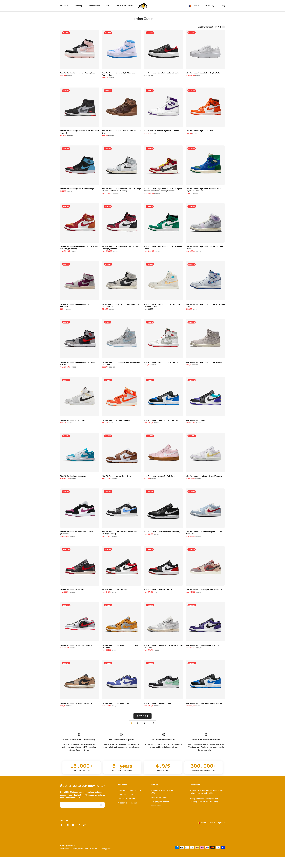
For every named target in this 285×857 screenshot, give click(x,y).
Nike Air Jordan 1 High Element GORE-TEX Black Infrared (79, 132)
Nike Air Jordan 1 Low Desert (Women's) (76, 703)
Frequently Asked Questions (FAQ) (163, 791)
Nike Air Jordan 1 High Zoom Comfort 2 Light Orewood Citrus (162, 305)
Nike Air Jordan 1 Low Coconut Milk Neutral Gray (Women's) (163, 646)
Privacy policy (77, 848)
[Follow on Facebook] (61, 824)
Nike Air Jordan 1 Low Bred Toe (114, 589)
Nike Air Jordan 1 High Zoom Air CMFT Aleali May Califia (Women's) (203, 190)
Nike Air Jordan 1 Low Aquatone (73, 476)
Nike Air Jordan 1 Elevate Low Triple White (203, 73)
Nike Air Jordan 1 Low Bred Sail (72, 589)
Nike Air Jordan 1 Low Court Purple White (202, 645)
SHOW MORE (142, 716)
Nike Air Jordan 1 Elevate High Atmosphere (77, 73)
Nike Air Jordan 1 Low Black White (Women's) (162, 532)
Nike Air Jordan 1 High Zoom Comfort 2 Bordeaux (76, 305)
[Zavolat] (84, 824)
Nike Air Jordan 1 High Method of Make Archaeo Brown (121, 132)
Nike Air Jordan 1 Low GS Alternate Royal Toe (204, 703)
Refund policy (65, 848)
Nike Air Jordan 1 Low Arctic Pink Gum (159, 476)
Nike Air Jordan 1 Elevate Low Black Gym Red (162, 73)
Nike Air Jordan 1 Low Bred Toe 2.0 (158, 589)
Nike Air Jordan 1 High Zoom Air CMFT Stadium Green (163, 247)
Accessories (94, 6)
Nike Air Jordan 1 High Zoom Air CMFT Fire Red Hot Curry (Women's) (79, 247)
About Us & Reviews (124, 6)
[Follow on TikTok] (78, 824)
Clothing (78, 6)
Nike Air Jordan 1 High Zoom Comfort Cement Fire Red (78, 363)
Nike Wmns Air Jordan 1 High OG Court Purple (162, 131)
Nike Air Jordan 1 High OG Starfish (199, 131)
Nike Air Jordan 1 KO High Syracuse (116, 420)
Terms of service (91, 848)
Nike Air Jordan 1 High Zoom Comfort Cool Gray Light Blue (121, 363)
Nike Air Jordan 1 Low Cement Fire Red (76, 645)
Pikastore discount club (127, 803)
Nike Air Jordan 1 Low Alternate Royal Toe (161, 420)
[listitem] (81, 767)
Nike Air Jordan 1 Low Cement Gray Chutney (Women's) (120, 646)
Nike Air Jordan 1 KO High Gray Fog (74, 420)
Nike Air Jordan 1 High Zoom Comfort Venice (204, 362)
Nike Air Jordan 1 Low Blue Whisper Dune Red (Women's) (204, 533)
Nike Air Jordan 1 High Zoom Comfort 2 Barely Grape (204, 247)
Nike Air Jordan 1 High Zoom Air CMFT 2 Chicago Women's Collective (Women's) (121, 190)
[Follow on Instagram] (67, 824)
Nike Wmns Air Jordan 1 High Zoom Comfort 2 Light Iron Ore (120, 305)
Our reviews (156, 806)
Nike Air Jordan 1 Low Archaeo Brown (117, 476)
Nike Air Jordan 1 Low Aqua (197, 420)
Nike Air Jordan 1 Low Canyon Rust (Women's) (204, 589)
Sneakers (64, 6)
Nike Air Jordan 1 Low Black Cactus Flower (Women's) (77, 533)
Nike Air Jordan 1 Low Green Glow (157, 703)
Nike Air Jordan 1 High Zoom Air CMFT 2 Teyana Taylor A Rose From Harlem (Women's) (163, 190)
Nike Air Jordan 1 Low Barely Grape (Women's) (204, 476)
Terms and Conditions (126, 794)
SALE (108, 6)
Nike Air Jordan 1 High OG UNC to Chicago (77, 189)
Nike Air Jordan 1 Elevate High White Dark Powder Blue (119, 74)
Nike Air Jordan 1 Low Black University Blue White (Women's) (119, 533)
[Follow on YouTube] (72, 824)
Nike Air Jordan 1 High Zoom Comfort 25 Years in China (205, 305)
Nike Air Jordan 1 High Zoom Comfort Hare (161, 362)
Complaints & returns (126, 798)
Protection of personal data (129, 790)
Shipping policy (105, 848)
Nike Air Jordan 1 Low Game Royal (115, 703)
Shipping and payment (160, 801)
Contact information (160, 797)
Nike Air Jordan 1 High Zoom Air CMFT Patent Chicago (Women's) (120, 247)
